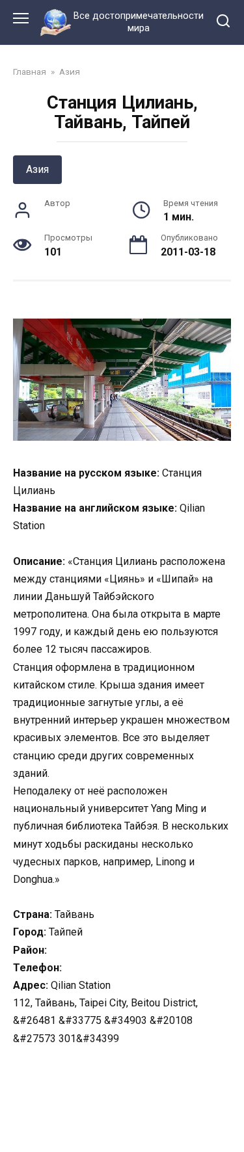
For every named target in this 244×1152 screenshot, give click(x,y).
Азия (37, 169)
